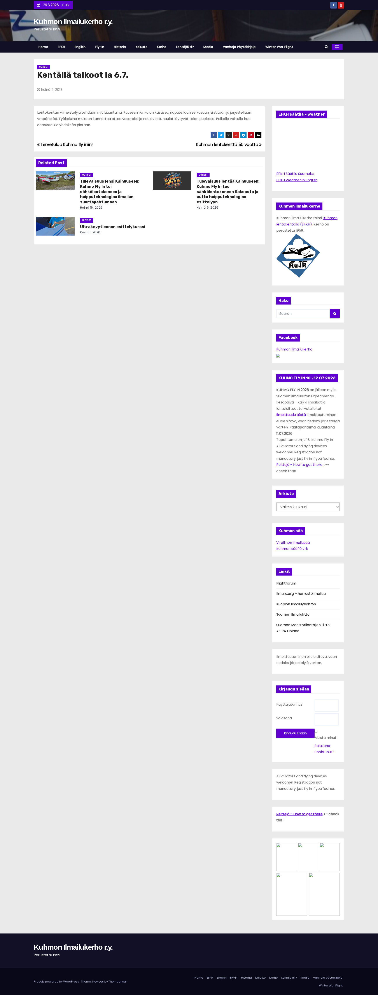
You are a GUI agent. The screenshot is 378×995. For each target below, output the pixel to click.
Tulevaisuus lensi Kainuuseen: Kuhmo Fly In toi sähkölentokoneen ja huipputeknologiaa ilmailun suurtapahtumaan (109, 192)
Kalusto (142, 47)
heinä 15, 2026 (91, 207)
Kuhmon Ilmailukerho (294, 349)
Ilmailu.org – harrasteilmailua (301, 593)
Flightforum (286, 583)
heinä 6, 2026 (208, 207)
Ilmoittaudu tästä (291, 414)
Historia (120, 47)
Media (208, 47)
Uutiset (43, 67)
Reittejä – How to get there (299, 814)
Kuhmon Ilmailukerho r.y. (73, 21)
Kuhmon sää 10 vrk (292, 548)
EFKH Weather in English (296, 180)
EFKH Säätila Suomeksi (295, 173)
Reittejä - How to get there (299, 464)
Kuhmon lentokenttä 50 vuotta (227, 145)
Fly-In (99, 47)
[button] (326, 46)
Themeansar (117, 981)
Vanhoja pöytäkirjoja (239, 47)
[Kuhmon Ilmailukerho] (278, 355)
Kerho (161, 47)
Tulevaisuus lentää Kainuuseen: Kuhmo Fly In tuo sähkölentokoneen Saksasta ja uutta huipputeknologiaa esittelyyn (228, 192)
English (80, 47)
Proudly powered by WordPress (57, 981)
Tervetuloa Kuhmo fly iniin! (66, 145)
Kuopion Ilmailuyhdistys (296, 604)
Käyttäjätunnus (289, 704)
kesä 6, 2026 (90, 232)
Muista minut (325, 737)
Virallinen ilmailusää (293, 542)
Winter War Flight (279, 47)
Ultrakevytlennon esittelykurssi (112, 226)
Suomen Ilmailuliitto (293, 614)
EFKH (61, 47)
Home (43, 47)
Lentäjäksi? (185, 47)
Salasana (284, 718)
